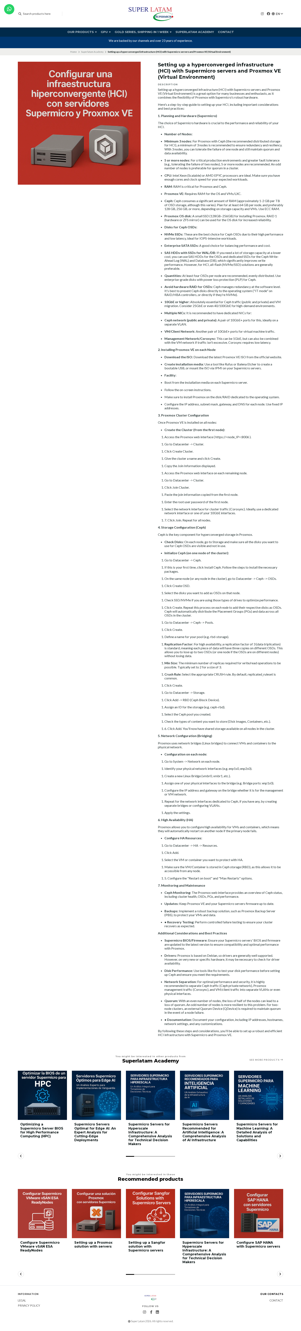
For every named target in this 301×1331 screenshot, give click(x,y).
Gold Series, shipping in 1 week (142, 32)
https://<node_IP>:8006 (232, 437)
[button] (130, 1156)
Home (73, 51)
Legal (22, 1300)
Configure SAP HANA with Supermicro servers (258, 1244)
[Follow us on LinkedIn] (157, 1312)
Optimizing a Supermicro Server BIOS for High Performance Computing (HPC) (41, 1130)
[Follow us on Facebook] (268, 14)
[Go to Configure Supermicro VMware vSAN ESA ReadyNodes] (42, 1213)
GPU (105, 32)
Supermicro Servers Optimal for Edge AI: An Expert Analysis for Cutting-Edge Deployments (95, 1132)
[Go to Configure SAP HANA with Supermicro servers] (258, 1213)
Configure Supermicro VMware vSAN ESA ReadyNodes (40, 1246)
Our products (81, 32)
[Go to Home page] (150, 14)
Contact (226, 32)
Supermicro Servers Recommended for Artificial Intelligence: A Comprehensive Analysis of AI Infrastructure (204, 1132)
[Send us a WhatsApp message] (9, 9)
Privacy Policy (29, 1305)
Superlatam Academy (194, 32)
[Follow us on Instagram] (262, 14)
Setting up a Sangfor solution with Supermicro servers (146, 1246)
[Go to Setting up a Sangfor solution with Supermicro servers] (150, 1213)
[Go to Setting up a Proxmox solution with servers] (96, 1213)
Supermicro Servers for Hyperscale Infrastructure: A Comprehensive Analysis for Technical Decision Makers (150, 1134)
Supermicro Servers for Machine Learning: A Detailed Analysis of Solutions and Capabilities (257, 1132)
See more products (264, 1060)
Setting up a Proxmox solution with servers (93, 1244)
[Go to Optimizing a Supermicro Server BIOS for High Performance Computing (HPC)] (42, 1095)
